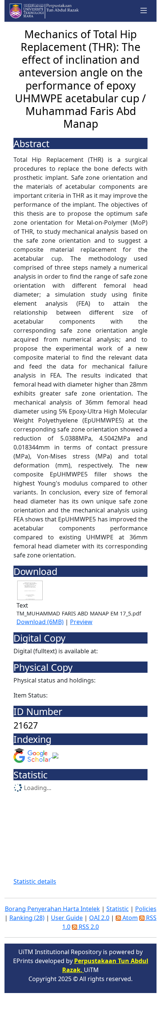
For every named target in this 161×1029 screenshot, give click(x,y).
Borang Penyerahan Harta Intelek (52, 909)
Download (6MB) (40, 622)
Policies (146, 909)
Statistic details (34, 881)
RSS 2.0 (88, 927)
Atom (129, 918)
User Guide (67, 918)
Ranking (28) (27, 918)
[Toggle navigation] (144, 11)
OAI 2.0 (99, 918)
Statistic (117, 909)
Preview (81, 622)
